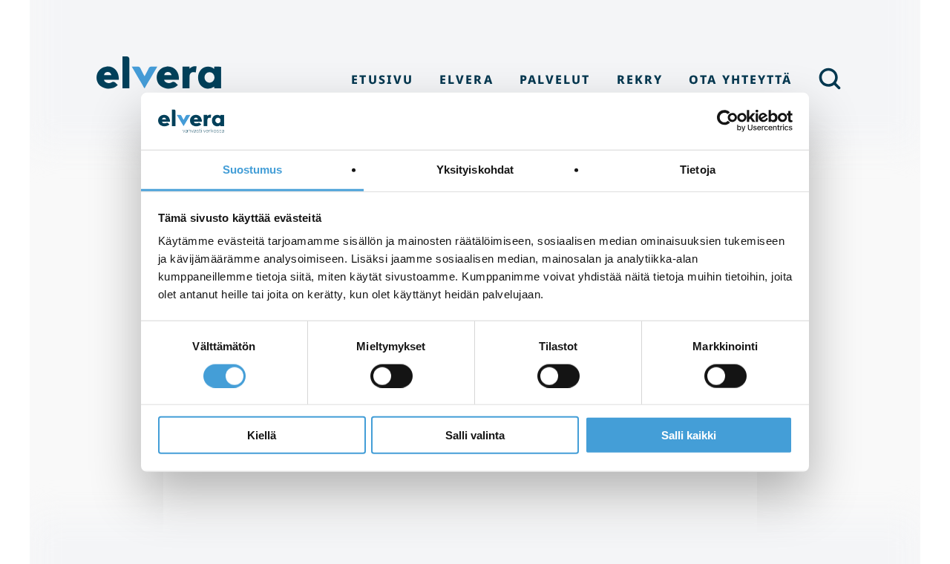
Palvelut (555, 79)
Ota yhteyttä (740, 79)
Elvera (159, 78)
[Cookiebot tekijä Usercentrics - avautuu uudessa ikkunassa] (728, 121)
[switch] (391, 375)
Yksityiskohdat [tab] (475, 169)
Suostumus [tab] (253, 169)
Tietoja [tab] (697, 169)
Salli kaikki (688, 435)
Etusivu (382, 79)
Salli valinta (475, 435)
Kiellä (261, 435)
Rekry (640, 79)
